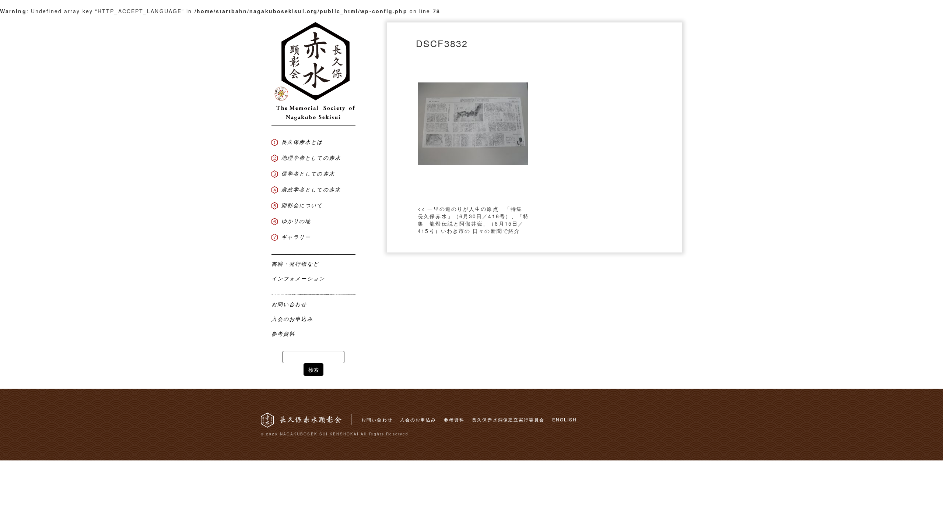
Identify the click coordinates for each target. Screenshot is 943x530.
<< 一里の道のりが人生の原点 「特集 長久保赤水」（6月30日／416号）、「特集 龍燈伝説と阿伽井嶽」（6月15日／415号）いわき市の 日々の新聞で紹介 (473, 219)
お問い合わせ (377, 419)
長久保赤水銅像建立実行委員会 (508, 419)
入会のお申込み (418, 419)
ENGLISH (564, 419)
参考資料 (454, 419)
